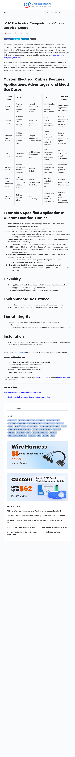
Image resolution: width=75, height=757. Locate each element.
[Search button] (69, 12)
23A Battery (40, 420)
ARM (52, 435)
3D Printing (30, 420)
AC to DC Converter (46, 426)
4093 (16, 426)
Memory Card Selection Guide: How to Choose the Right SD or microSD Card (37, 527)
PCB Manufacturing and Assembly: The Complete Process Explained (34, 511)
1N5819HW (12, 420)
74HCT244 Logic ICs (34, 423)
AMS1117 (53, 432)
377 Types (60, 423)
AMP (28, 432)
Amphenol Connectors (40, 432)
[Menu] (4, 12)
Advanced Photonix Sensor (41, 429)
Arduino (45, 435)
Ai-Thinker (56, 429)
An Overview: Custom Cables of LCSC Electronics (22, 392)
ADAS (57, 426)
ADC (64, 426)
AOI (39, 435)
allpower (11, 432)
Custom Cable (18, 352)
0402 (10, 426)
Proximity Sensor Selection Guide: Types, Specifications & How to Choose (36, 516)
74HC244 (12, 423)
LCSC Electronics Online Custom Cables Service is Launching (27, 397)
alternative (20, 432)
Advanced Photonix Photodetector (19, 429)
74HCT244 (21, 423)
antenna (32, 435)
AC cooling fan (32, 426)
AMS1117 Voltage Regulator (17, 435)
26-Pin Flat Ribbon (53, 420)
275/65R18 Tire (49, 423)
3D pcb (21, 420)
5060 (23, 426)
